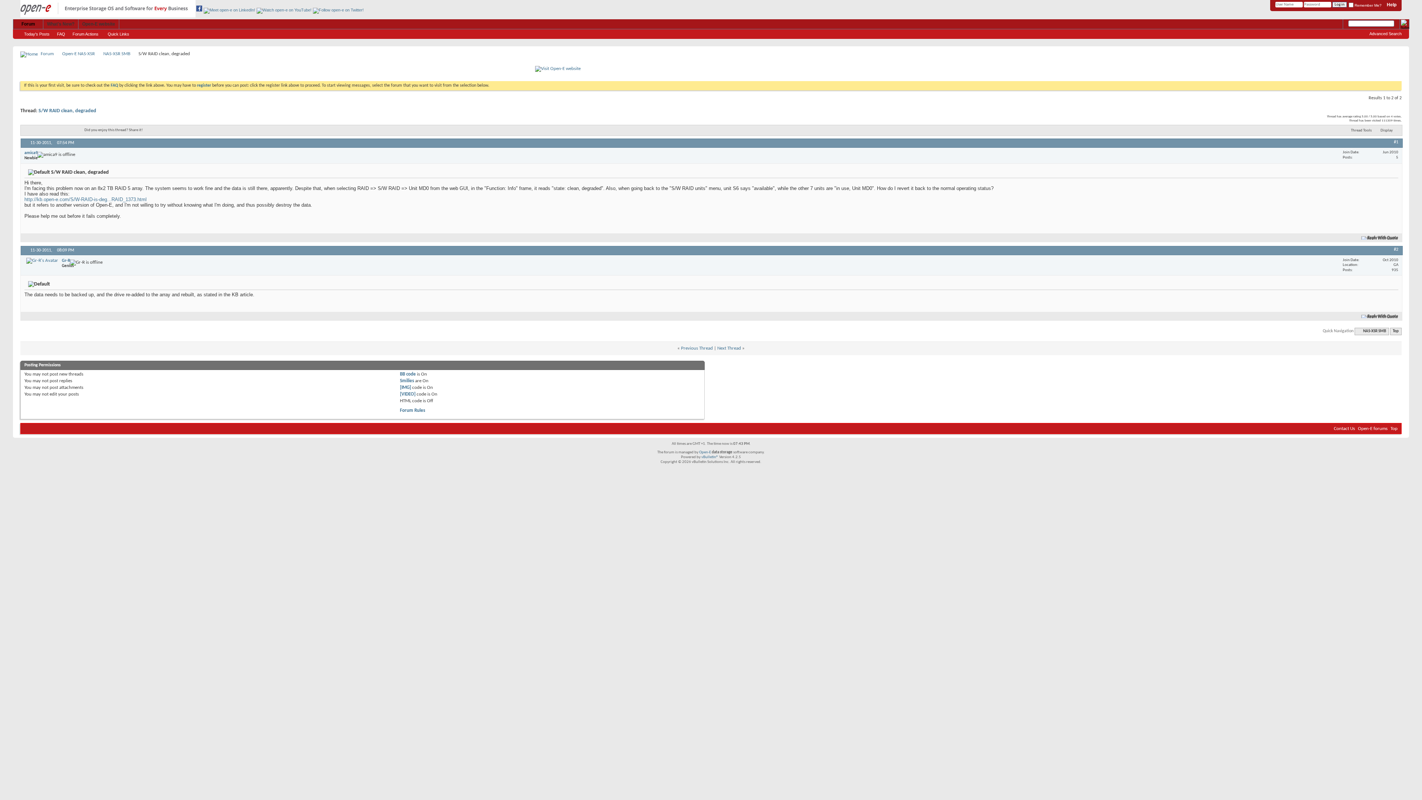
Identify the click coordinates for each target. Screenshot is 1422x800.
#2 (1396, 249)
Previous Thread (697, 348)
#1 (1396, 142)
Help (1391, 4)
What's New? (60, 24)
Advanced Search (1385, 33)
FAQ (61, 34)
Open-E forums (1373, 428)
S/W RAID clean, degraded (67, 111)
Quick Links (118, 34)
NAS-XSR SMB (116, 53)
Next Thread (729, 348)
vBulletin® (709, 457)
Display (1387, 131)
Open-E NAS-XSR (78, 53)
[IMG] (405, 387)
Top (1396, 331)
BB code (408, 374)
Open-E (705, 452)
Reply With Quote (1383, 238)
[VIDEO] (407, 394)
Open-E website (98, 24)
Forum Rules (412, 410)
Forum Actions (86, 34)
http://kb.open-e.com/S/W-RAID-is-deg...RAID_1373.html (85, 199)
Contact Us (1344, 428)
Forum (28, 24)
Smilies (407, 381)
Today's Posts (37, 34)
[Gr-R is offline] (42, 261)
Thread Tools (1361, 131)
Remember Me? (1367, 5)
